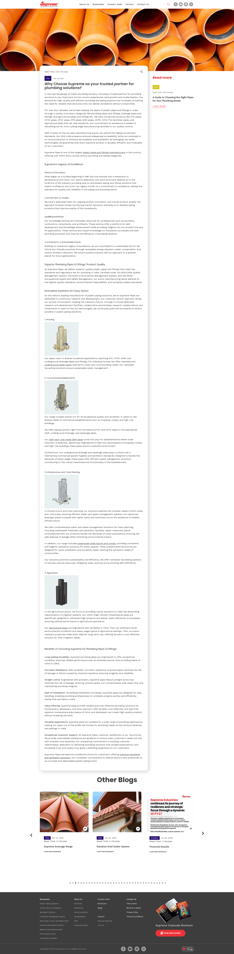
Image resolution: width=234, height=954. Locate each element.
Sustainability (79, 917)
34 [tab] (159, 883)
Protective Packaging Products (52, 917)
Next (203, 833)
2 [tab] (73, 883)
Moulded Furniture (47, 912)
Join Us (101, 925)
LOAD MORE (159, 106)
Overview (78, 904)
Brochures (102, 904)
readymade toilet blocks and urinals (97, 543)
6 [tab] (83, 883)
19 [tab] (119, 883)
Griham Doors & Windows (50, 908)
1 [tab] (70, 883)
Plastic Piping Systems (49, 904)
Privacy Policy (132, 912)
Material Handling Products (51, 930)
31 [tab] (151, 883)
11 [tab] (97, 883)
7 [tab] (86, 883)
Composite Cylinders (48, 938)
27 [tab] (140, 883)
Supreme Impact (81, 925)
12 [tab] (100, 883)
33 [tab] (157, 883)
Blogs (48, 12)
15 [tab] (108, 883)
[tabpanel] (64, 824)
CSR (76, 921)
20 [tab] (121, 883)
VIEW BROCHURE (172, 933)
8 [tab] (89, 883)
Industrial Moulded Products (52, 925)
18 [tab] (116, 883)
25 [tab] (135, 883)
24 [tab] (132, 883)
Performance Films (48, 934)
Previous (31, 835)
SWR (123, 358)
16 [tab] (111, 883)
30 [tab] (148, 883)
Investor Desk (114, 4)
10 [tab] (94, 883)
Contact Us (143, 4)
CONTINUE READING (52, 851)
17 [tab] (113, 883)
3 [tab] (75, 883)
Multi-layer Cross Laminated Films (54, 921)
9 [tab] (92, 883)
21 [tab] (124, 883)
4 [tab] (78, 883)
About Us (84, 4)
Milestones (78, 908)
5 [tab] (81, 883)
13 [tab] (102, 883)
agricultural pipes (58, 628)
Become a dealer (134, 908)
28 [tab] (143, 883)
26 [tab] (138, 883)
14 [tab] (105, 883)
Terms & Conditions (135, 917)
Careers (129, 4)
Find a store (132, 904)
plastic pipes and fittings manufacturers (104, 152)
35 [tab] (162, 883)
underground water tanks (58, 365)
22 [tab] (127, 883)
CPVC (117, 358)
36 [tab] (165, 883)
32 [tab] (154, 883)
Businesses (98, 4)
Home (42, 12)
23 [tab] (130, 883)
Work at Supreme (105, 921)
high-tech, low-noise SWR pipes (66, 439)
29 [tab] (146, 883)
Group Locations (81, 912)
